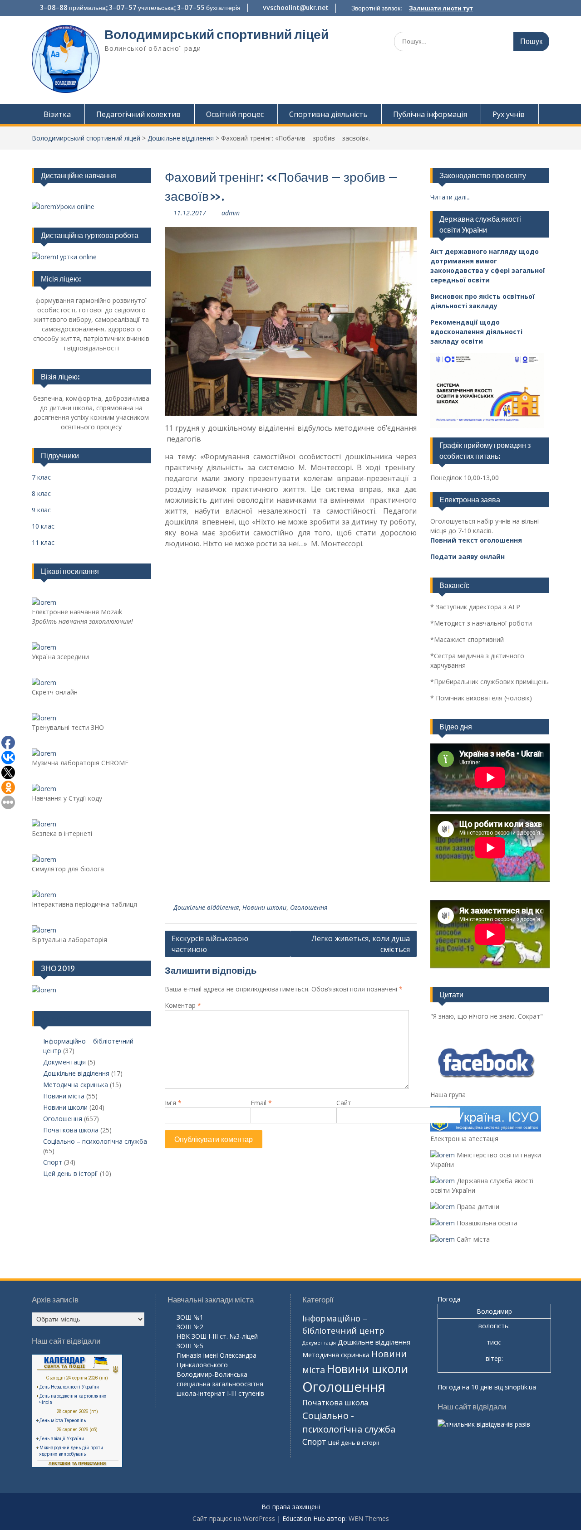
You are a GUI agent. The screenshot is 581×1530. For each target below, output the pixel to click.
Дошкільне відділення (181, 138)
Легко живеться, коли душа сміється (360, 943)
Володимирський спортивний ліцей (216, 34)
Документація (64, 1062)
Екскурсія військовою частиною (210, 943)
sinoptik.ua (520, 1387)
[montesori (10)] (374, 649)
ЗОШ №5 (190, 1345)
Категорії (56, 1018)
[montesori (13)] (374, 585)
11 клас (43, 542)
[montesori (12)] (206, 649)
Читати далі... (450, 197)
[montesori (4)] (374, 777)
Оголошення (308, 907)
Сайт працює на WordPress (233, 1518)
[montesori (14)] (290, 585)
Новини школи (264, 907)
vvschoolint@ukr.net (296, 8)
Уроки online (75, 206)
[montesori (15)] (206, 585)
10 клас (43, 526)
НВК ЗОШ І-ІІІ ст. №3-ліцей (217, 1336)
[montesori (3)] (206, 841)
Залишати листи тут (441, 8)
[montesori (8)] (290, 713)
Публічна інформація (430, 114)
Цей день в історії (70, 1173)
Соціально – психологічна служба (95, 1141)
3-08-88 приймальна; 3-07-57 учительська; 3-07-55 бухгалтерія (140, 8)
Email (261, 1102)
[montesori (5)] (290, 777)
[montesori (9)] (206, 713)
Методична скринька (75, 1084)
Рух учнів (508, 114)
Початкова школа (70, 1130)
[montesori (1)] (374, 841)
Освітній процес (235, 114)
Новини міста (63, 1096)
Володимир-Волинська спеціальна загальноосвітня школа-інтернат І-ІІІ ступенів (220, 1384)
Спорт (52, 1162)
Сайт (343, 1102)
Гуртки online (76, 257)
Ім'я (173, 1102)
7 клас (41, 477)
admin (231, 213)
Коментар (183, 1005)
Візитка (57, 114)
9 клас (41, 509)
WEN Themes (369, 1518)
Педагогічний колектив (138, 114)
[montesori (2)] (290, 841)
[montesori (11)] (290, 649)
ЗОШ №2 (190, 1326)
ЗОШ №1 (190, 1317)
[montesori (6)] (206, 777)
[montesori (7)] (374, 713)
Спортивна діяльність (328, 114)
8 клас (41, 493)
